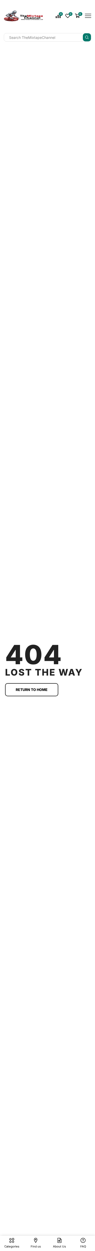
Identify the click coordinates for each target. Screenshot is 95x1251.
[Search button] (87, 37)
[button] (31, 689)
